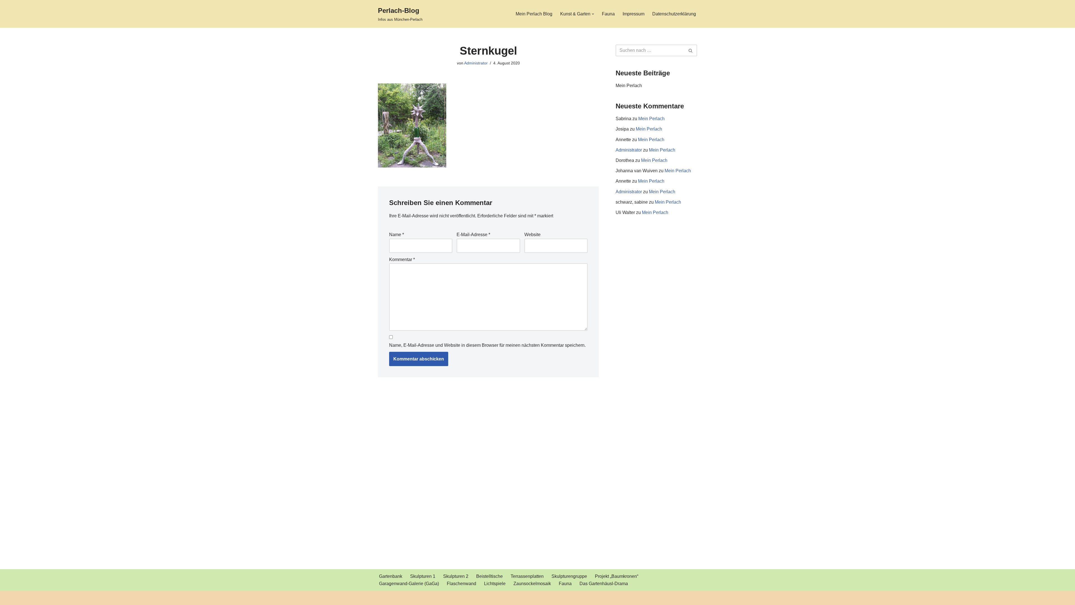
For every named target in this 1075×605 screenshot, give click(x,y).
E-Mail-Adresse (473, 234)
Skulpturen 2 (455, 576)
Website (532, 234)
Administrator (476, 63)
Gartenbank (390, 576)
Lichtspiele (495, 583)
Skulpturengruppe (569, 576)
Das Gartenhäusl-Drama (603, 583)
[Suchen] (690, 50)
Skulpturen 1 (422, 576)
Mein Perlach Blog (534, 13)
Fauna (608, 13)
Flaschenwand (461, 583)
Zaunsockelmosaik (532, 583)
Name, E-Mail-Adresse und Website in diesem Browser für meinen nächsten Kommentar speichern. (487, 345)
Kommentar (402, 259)
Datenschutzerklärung (674, 13)
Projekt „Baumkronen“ (616, 576)
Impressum (633, 13)
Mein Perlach (629, 85)
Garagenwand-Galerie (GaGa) (409, 583)
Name (396, 234)
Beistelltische (489, 576)
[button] (593, 14)
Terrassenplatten (527, 576)
